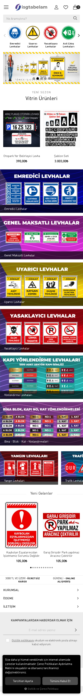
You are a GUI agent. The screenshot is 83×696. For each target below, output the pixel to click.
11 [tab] (52, 567)
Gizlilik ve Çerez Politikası (43, 688)
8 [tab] (45, 567)
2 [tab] (37, 78)
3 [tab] (41, 78)
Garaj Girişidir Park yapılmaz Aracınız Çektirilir (61, 554)
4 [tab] (45, 78)
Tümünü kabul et (60, 681)
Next (78, 35)
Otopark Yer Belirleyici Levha (21, 156)
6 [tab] (41, 567)
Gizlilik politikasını (23, 640)
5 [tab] (49, 78)
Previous (4, 35)
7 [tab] (43, 567)
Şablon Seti (61, 156)
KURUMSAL (11, 590)
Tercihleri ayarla (23, 681)
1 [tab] (34, 78)
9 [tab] (48, 567)
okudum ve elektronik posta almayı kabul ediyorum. (44, 642)
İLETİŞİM (9, 606)
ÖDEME (8, 598)
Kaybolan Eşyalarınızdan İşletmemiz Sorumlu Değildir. (21, 554)
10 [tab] (50, 567)
